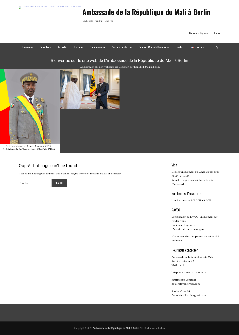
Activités (62, 47)
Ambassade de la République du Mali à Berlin (146, 12)
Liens (217, 33)
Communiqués (97, 47)
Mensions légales (198, 33)
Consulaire (45, 47)
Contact (180, 47)
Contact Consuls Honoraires (154, 47)
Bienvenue (27, 47)
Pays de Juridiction (122, 47)
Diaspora (78, 47)
